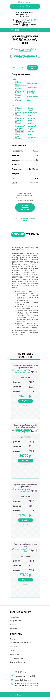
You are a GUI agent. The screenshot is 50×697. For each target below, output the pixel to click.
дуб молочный (32, 87)
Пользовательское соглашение (21, 643)
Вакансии (13, 639)
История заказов (16, 621)
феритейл (31, 131)
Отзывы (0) (32, 234)
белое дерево (32, 83)
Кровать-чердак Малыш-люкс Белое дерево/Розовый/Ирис (25, 367)
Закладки (13, 625)
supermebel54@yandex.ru (23, 680)
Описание (18, 234)
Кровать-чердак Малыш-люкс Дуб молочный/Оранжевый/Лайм (25, 426)
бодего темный (32, 96)
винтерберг (32, 118)
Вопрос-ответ (14, 654)
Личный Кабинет (15, 617)
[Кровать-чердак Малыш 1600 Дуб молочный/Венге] (25, 51)
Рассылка (13, 628)
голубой (30, 129)
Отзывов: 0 (24, 218)
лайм (29, 123)
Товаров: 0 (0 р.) (25, 6)
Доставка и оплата (16, 658)
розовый (31, 121)
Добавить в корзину (32, 67)
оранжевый (32, 126)
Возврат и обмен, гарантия (19, 662)
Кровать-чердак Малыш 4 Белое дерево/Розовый (25, 486)
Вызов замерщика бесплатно (25, 207)
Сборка (12, 650)
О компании (14, 647)
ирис (29, 115)
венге (29, 100)
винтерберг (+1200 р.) (31, 92)
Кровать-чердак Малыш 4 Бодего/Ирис (25, 545)
